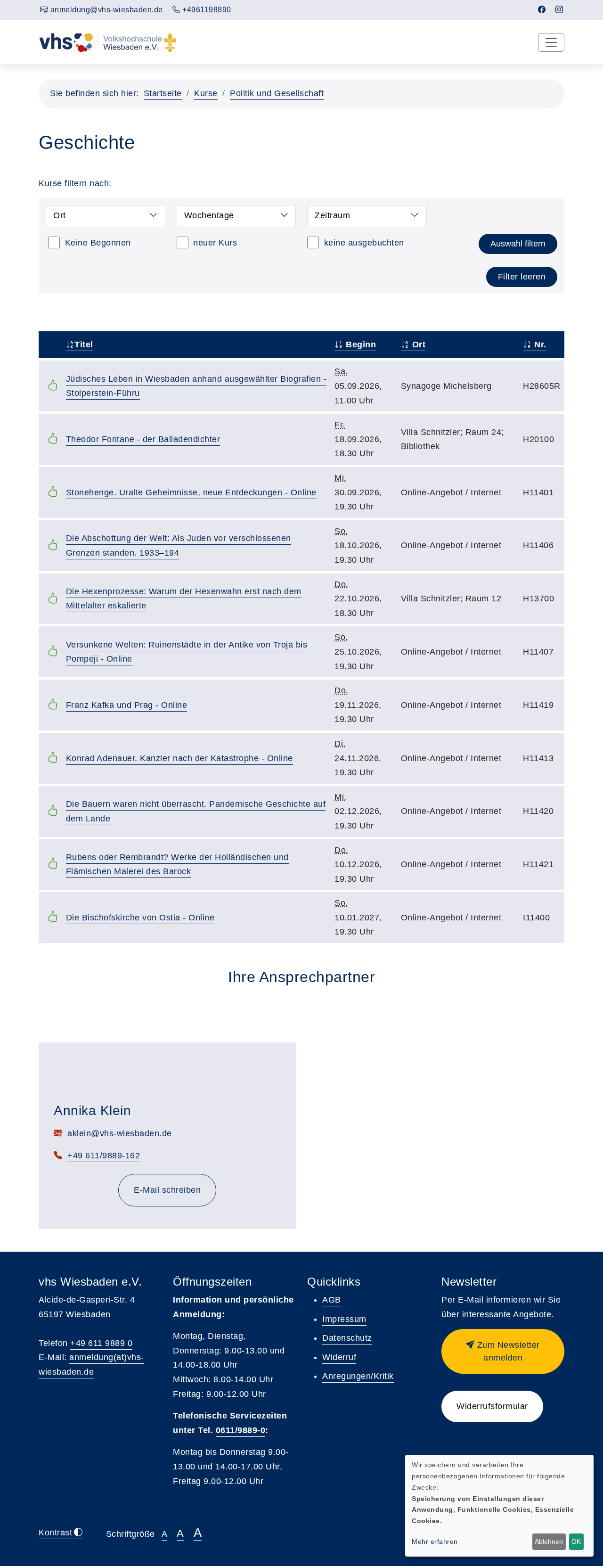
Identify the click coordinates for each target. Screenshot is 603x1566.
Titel (83, 344)
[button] (502, 1351)
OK (576, 1541)
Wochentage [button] (209, 215)
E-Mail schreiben (167, 1190)
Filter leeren (522, 276)
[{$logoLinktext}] (108, 42)
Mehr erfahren (435, 1541)
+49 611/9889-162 (103, 1155)
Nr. (539, 344)
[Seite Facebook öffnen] (542, 10)
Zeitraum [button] (332, 215)
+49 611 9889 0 (101, 1343)
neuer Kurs (215, 242)
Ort (417, 344)
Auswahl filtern (518, 243)
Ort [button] (59, 215)
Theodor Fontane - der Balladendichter (143, 439)
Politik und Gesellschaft (277, 93)
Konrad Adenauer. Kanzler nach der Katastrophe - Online (179, 758)
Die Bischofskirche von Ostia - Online (140, 917)
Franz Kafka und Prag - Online (126, 705)
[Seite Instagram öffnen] (559, 10)
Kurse (206, 93)
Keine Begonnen (98, 242)
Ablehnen (549, 1541)
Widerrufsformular (492, 1406)
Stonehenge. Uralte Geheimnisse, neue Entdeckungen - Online (191, 492)
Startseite (163, 93)
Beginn (359, 344)
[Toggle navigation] (551, 42)
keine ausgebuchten (364, 242)
